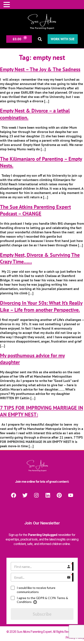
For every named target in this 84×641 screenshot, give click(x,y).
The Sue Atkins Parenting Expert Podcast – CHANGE (35, 210)
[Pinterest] (59, 495)
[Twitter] (25, 495)
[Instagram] (36, 495)
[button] (39, 39)
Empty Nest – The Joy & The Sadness (40, 69)
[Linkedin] (48, 495)
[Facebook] (13, 495)
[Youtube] (70, 495)
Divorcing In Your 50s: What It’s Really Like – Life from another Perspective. (41, 306)
